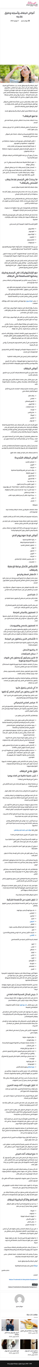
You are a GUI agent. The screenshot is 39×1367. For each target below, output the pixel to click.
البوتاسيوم (29, 301)
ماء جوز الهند (23, 1005)
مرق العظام (31, 1067)
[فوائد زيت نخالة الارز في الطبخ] (29, 1324)
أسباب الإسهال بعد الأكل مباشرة (12, 1334)
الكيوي (32, 921)
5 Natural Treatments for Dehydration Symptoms (22, 1287)
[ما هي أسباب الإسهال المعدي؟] (29, 1344)
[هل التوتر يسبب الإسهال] (10, 1344)
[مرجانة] (32, 4)
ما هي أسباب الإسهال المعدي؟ (31, 1352)
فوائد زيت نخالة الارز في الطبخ (29, 1331)
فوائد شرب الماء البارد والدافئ (22, 830)
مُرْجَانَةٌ (36, 1266)
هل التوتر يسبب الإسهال (12, 1351)
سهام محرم (24, 21)
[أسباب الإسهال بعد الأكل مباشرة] (10, 1325)
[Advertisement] (19, 42)
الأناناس (32, 935)
